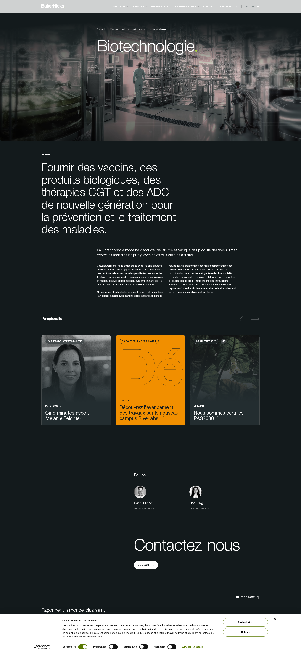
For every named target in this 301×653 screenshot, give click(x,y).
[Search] (236, 6)
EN (247, 6)
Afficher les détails (192, 646)
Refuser (245, 632)
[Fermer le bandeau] (275, 619)
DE (252, 6)
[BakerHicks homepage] (53, 6)
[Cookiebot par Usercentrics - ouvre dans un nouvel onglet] (41, 647)
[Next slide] (254, 319)
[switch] (113, 646)
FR (258, 6)
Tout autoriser (245, 622)
